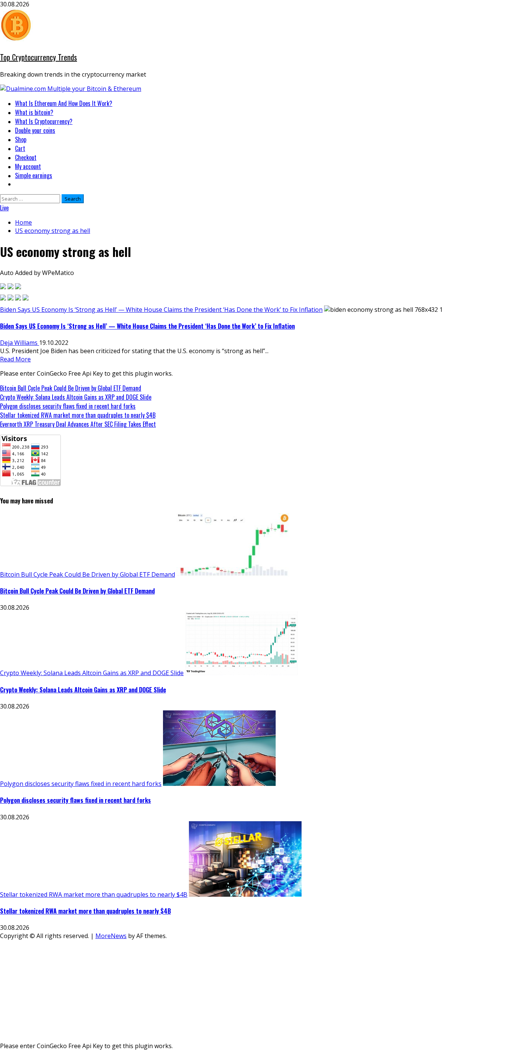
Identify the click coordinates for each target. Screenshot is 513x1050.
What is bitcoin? (34, 112)
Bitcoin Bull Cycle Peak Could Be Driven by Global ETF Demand (70, 388)
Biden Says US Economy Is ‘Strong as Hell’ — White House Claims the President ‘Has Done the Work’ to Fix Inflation (161, 309)
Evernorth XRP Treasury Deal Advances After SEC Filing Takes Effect (78, 424)
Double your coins (35, 130)
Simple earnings (33, 175)
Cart (20, 148)
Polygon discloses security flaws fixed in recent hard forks (68, 406)
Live (4, 207)
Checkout (25, 157)
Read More (15, 359)
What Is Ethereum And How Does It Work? (63, 103)
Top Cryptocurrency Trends (38, 57)
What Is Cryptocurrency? (43, 121)
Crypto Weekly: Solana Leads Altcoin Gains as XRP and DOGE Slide (75, 397)
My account (28, 166)
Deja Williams (19, 342)
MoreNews (111, 936)
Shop (20, 139)
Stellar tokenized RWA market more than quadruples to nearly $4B (77, 415)
